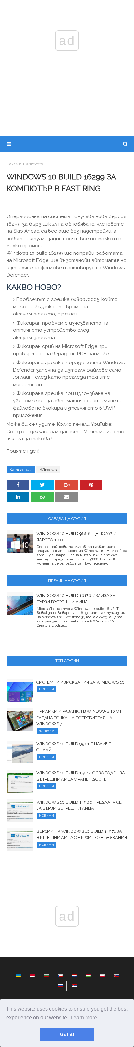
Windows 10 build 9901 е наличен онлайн (75, 747)
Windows (34, 164)
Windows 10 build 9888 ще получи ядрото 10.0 (76, 536)
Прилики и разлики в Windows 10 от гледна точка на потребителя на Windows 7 (79, 717)
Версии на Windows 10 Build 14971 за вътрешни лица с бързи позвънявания (81, 834)
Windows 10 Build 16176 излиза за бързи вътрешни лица (75, 598)
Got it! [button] (67, 1034)
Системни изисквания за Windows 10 (80, 682)
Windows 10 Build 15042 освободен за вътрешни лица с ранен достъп (80, 776)
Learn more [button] (84, 1017)
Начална (14, 164)
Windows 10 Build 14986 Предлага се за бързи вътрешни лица (79, 805)
